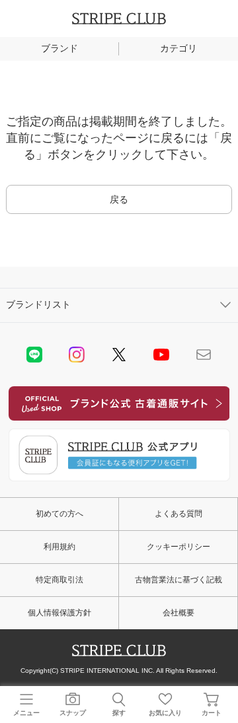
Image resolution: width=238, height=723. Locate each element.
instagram (77, 354)
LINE (34, 354)
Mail (203, 354)
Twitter (119, 354)
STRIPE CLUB (119, 18)
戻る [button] (119, 199)
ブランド (59, 48)
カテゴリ (178, 48)
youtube (161, 354)
